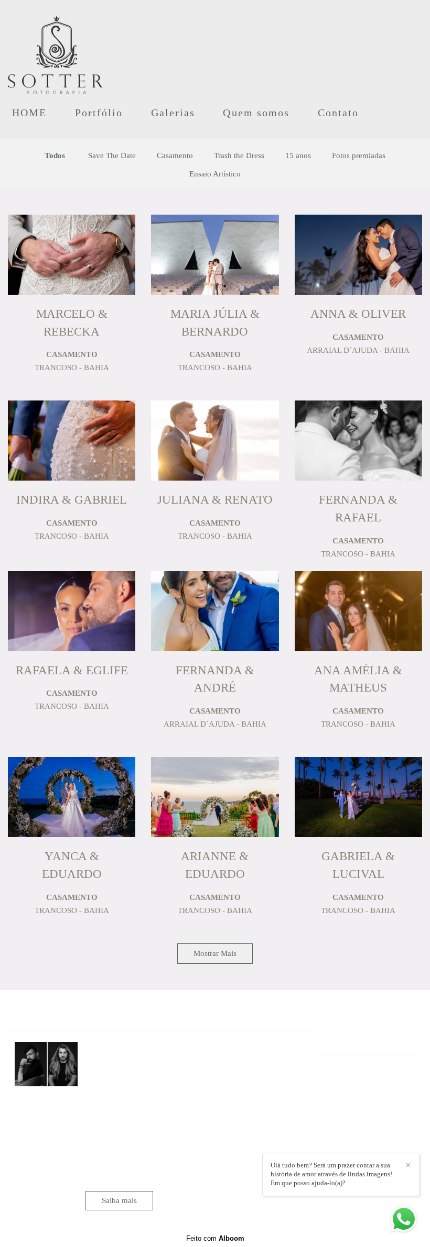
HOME (29, 112)
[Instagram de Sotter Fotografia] (344, 1136)
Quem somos (256, 112)
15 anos (298, 156)
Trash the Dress (239, 156)
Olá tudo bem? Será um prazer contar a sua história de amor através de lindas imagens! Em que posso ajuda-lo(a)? (331, 1174)
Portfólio (99, 112)
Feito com (215, 1238)
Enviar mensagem (366, 1091)
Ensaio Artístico (215, 174)
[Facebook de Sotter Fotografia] (331, 1136)
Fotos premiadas (358, 156)
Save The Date (112, 156)
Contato (338, 112)
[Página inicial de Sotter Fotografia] (55, 50)
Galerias (173, 112)
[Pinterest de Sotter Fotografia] (359, 1136)
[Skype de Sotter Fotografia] (373, 1136)
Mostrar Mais (215, 953)
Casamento (175, 156)
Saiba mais (119, 1200)
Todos (55, 156)
